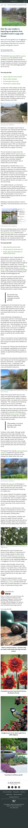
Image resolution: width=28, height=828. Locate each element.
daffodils (13, 424)
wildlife (3, 374)
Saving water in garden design (11, 104)
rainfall (20, 112)
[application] (14, 80)
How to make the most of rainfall (12, 97)
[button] (14, 82)
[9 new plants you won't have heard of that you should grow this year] (14, 692)
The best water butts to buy (11, 102)
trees (7, 602)
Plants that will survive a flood (11, 268)
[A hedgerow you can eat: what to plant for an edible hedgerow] (14, 734)
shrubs (11, 602)
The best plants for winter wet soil (12, 270)
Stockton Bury (20, 174)
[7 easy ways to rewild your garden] (14, 776)
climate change (14, 435)
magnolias (12, 505)
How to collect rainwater (10, 100)
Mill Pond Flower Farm (7, 253)
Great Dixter (12, 56)
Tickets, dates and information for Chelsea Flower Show (12, 273)
